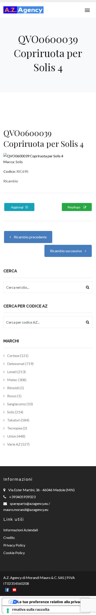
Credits (9, 537)
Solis (19, 162)
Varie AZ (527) (17, 444)
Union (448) (15, 436)
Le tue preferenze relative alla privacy (50, 602)
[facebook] (7, 589)
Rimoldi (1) (15, 388)
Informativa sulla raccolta (27, 609)
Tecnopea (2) (16, 428)
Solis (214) (14, 412)
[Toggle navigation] (87, 9)
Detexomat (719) (19, 363)
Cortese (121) (17, 355)
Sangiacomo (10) (19, 404)
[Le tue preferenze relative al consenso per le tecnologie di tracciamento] (8, 610)
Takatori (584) (17, 420)
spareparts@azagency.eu (29, 503)
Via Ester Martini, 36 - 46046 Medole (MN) (41, 490)
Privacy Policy (14, 545)
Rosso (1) (13, 396)
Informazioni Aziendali (20, 530)
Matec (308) (16, 380)
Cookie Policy (14, 553)
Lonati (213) (16, 371)
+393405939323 (22, 497)
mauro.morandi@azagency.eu (25, 509)
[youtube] (14, 589)
